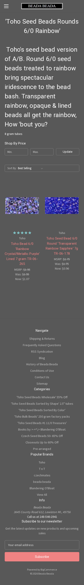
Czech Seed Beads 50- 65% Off (42, 436)
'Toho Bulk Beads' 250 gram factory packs (42, 416)
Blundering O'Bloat (42, 488)
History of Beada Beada (42, 364)
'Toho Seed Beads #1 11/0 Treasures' (42, 423)
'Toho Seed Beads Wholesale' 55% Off (42, 397)
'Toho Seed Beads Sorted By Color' (42, 410)
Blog (42, 358)
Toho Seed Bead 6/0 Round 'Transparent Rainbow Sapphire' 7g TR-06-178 (62, 246)
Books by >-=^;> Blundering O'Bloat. (42, 429)
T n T (42, 469)
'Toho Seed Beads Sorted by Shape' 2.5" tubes (42, 404)
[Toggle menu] (6, 6)
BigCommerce (49, 569)
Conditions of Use (42, 371)
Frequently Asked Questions (42, 345)
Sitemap (42, 384)
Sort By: (12, 168)
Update (67, 151)
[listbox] (31, 168)
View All (42, 495)
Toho (42, 462)
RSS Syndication (42, 351)
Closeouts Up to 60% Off (42, 442)
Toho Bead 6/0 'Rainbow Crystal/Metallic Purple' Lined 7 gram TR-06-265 (22, 254)
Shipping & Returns (42, 339)
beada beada (42, 482)
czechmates (42, 475)
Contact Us (42, 377)
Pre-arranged (42, 449)
